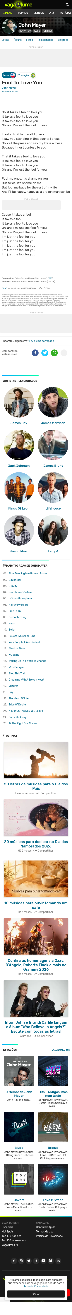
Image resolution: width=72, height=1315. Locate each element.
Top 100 (23, 12)
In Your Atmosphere (20, 598)
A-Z (51, 12)
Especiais (7, 1227)
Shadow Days (17, 648)
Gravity (13, 586)
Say (11, 692)
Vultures (13, 686)
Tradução (23, 75)
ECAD (4, 288)
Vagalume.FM (60, 1049)
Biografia (63, 39)
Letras (5, 39)
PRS (50, 278)
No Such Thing (17, 617)
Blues (36, 31)
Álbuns (18, 39)
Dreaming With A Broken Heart (26, 679)
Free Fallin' (15, 611)
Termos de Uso (44, 1231)
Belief (12, 629)
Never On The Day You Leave (26, 711)
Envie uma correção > (41, 341)
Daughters (15, 579)
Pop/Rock (47, 31)
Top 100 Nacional (12, 1236)
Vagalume (18, 4)
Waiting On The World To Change (27, 661)
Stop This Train (17, 673)
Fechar (36, 1294)
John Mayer (32, 25)
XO (14, 654)
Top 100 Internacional (14, 1240)
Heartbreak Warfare (20, 592)
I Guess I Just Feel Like (22, 636)
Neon (12, 623)
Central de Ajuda (45, 1227)
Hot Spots (7, 1231)
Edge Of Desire (17, 704)
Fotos (29, 39)
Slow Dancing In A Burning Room (28, 573)
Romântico (25, 31)
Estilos (38, 12)
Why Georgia (16, 667)
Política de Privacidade (49, 1236)
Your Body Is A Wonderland (24, 642)
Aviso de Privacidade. (36, 1286)
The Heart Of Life (19, 698)
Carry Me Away (17, 717)
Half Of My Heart (18, 604)
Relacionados (45, 39)
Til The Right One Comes (23, 723)
